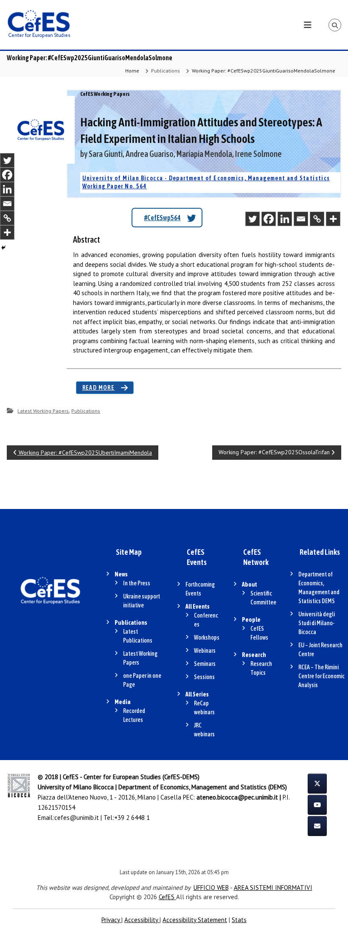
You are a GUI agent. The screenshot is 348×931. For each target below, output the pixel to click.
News (121, 574)
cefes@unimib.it (76, 818)
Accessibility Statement (195, 920)
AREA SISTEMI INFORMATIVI (273, 887)
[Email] (301, 219)
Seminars (205, 663)
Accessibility (142, 920)
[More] (333, 219)
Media (123, 702)
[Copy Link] (317, 219)
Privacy (111, 920)
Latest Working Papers (43, 411)
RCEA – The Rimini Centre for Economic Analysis (321, 676)
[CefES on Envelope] (317, 826)
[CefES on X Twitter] (317, 784)
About (249, 584)
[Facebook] (268, 219)
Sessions (204, 677)
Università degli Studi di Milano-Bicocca (316, 623)
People (251, 619)
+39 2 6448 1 (132, 818)
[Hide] (3, 247)
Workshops (206, 637)
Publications (165, 70)
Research (254, 654)
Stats (239, 920)
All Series (197, 694)
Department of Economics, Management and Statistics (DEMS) (202, 787)
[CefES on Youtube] (317, 805)
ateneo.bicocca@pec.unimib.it (237, 797)
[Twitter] (252, 219)
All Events (197, 606)
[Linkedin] (285, 219)
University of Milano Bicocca (76, 787)
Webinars (205, 650)
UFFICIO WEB (211, 887)
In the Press (136, 583)
